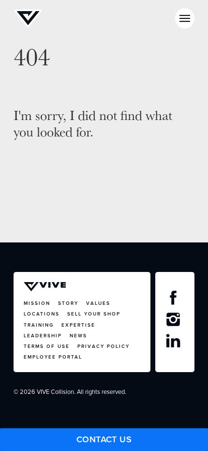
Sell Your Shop (93, 313)
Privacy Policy (103, 346)
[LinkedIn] (174, 343)
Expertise (78, 325)
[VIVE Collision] (28, 18)
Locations (41, 313)
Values (98, 303)
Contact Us (104, 439)
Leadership (43, 335)
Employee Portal (53, 357)
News (78, 335)
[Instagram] (174, 321)
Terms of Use (47, 346)
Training (39, 325)
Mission (37, 303)
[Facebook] (174, 300)
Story (68, 303)
